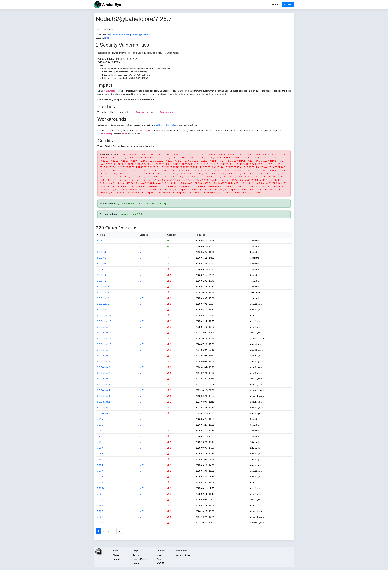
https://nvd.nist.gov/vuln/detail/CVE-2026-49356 (125, 78)
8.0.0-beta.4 (103, 286)
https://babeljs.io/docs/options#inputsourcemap (124, 71)
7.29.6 (100, 425)
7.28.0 (100, 459)
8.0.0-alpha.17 (104, 315)
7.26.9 (100, 494)
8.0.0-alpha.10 (104, 355)
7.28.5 (100, 442)
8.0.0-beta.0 (103, 309)
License (144, 235)
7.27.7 (100, 465)
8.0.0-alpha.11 (104, 350)
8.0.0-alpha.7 (103, 373)
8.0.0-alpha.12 (104, 344)
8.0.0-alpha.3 (103, 396)
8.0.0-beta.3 (103, 292)
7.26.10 (100, 488)
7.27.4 (100, 471)
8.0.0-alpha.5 (103, 384)
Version (101, 235)
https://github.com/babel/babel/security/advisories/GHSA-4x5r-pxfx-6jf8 (136, 68)
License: (100, 38)
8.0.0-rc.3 (101, 269)
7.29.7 (100, 419)
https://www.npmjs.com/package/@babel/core (129, 34)
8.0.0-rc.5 (101, 258)
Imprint (160, 555)
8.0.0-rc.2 (101, 275)
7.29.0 (100, 430)
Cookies (136, 563)
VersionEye (111, 5)
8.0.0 (99, 246)
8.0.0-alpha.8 (103, 367)
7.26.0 (100, 511)
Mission (116, 555)
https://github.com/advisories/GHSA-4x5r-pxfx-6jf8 (126, 75)
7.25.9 (100, 517)
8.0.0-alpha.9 (103, 361)
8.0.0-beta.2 (103, 298)
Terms (136, 555)
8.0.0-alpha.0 (103, 413)
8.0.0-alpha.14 (104, 332)
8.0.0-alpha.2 (103, 402)
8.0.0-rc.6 (101, 252)
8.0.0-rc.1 (101, 281)
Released (200, 235)
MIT (107, 38)
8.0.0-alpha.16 (104, 321)
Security (171, 235)
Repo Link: (101, 34)
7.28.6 (100, 436)
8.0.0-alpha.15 (104, 327)
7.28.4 (100, 448)
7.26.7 (100, 505)
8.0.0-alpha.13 (104, 338)
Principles (117, 559)
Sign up (288, 4)
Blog (159, 559)
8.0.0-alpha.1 (103, 407)
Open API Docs (182, 555)
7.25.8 (100, 523)
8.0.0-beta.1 (103, 304)
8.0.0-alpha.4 (103, 390)
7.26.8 (100, 499)
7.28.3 (100, 453)
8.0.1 (99, 240)
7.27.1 (100, 482)
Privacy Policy (139, 559)
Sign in (275, 4)
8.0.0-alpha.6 (103, 379)
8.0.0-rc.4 (101, 263)
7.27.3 (100, 476)
